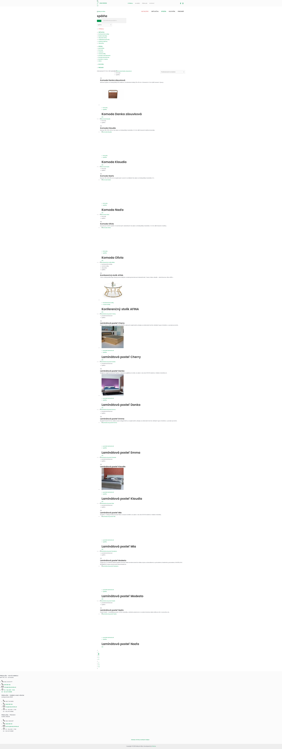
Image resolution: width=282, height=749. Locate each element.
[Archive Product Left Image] (124, 71)
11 (98, 663)
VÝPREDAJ (130, 3)
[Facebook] (180, 3)
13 (98, 666)
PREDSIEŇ (181, 11)
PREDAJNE (144, 3)
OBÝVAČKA (155, 11)
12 (98, 665)
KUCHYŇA (172, 11)
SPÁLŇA (163, 11)
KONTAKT (151, 3)
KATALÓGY (145, 11)
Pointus (154, 746)
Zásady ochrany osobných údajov (140, 739)
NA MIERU (137, 3)
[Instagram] (183, 3)
